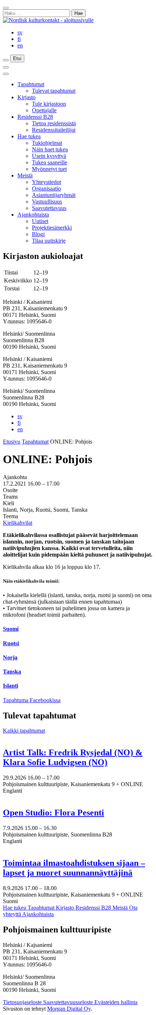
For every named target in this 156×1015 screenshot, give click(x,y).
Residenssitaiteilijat (53, 130)
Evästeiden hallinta (115, 1002)
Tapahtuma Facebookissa (32, 700)
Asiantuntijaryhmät (53, 195)
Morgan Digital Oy (69, 1009)
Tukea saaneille (49, 162)
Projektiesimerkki (52, 228)
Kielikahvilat (17, 523)
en (20, 45)
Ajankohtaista (33, 214)
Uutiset (40, 221)
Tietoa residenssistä (54, 123)
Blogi (38, 234)
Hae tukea (29, 136)
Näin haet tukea (50, 149)
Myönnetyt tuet (49, 169)
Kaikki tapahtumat (24, 730)
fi (19, 39)
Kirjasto (26, 97)
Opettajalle (44, 110)
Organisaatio (46, 188)
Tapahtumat (30, 84)
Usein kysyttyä (49, 156)
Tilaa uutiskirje (49, 241)
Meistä (25, 175)
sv (19, 32)
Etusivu (11, 442)
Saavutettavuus (49, 208)
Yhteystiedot (46, 182)
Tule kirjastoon (49, 104)
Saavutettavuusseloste (68, 1002)
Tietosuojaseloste (23, 1002)
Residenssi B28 (35, 117)
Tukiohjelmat (47, 143)
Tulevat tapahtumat (53, 91)
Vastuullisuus (47, 201)
